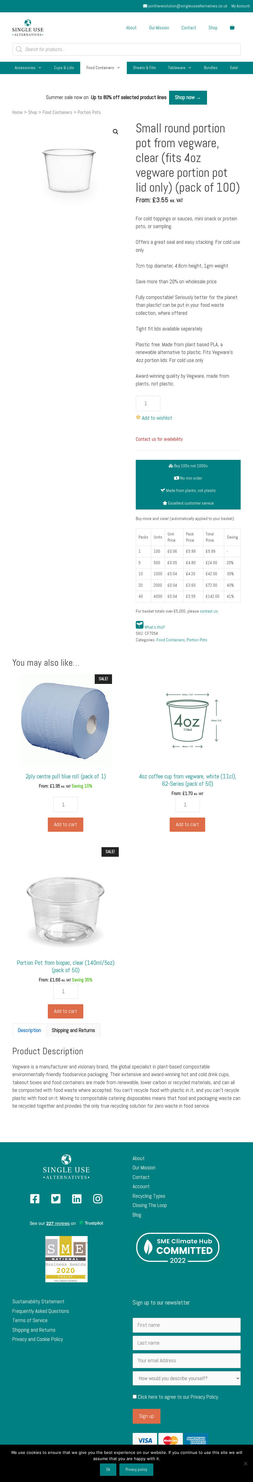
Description (29, 1030)
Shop (213, 28)
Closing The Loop (150, 1205)
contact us (209, 611)
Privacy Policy (204, 1396)
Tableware (176, 67)
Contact (188, 28)
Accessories (25, 67)
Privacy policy (136, 1469)
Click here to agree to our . (178, 1396)
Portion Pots (197, 640)
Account (141, 1186)
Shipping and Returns (73, 1030)
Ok (108, 1469)
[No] (245, 1463)
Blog (137, 1214)
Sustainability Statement (38, 1301)
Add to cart (65, 824)
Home (17, 112)
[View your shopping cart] (232, 28)
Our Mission (159, 28)
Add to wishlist (157, 417)
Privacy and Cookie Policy (37, 1339)
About (131, 28)
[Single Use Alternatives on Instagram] (98, 1200)
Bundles (211, 67)
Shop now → (188, 97)
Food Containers (100, 67)
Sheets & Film (144, 67)
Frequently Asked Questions (40, 1311)
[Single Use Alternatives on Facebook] (35, 1200)
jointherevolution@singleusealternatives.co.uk (187, 6)
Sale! (234, 67)
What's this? (154, 627)
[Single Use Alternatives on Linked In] (77, 1200)
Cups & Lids (64, 67)
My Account (240, 6)
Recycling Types (149, 1196)
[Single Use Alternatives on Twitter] (56, 1200)
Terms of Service (30, 1320)
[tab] (29, 1030)
